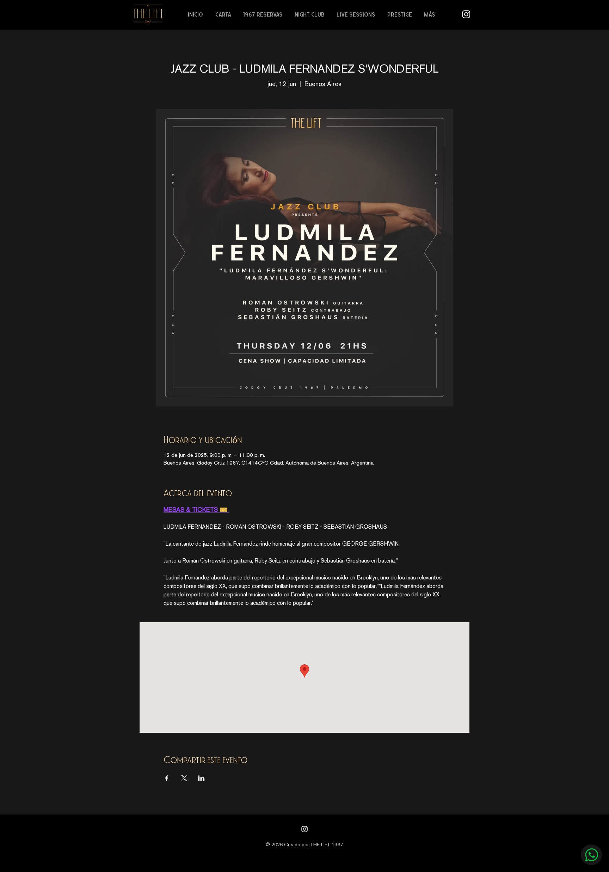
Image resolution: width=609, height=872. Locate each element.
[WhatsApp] (591, 855)
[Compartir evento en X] (184, 778)
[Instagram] (304, 829)
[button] (224, 14)
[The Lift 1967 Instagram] (466, 14)
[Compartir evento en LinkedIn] (201, 778)
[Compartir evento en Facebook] (167, 778)
